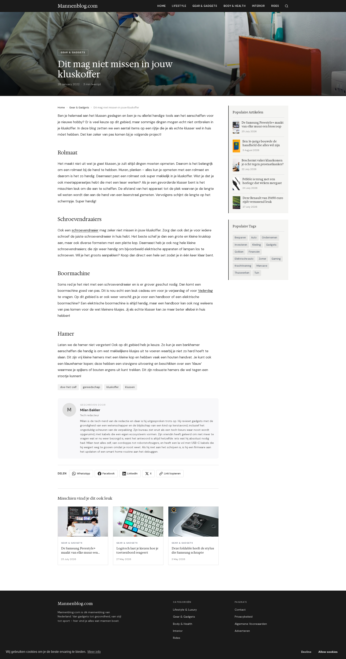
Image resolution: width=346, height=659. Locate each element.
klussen (130, 387)
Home (161, 6)
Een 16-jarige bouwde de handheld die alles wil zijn (261, 143)
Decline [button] (306, 651)
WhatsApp (83, 473)
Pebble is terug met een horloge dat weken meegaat (262, 181)
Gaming (276, 258)
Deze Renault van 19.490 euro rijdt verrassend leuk (263, 200)
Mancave (261, 265)
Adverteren (242, 631)
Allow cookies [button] (328, 651)
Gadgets (271, 244)
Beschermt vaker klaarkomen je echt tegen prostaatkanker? (263, 162)
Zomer (262, 258)
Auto (254, 237)
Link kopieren (172, 473)
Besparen (240, 237)
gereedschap (91, 387)
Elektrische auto (244, 258)
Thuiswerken (242, 272)
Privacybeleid (243, 616)
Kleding (256, 244)
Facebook (109, 473)
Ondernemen (269, 237)
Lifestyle (179, 6)
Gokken (239, 251)
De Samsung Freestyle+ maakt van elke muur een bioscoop (263, 124)
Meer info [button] (94, 651)
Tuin (256, 272)
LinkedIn (132, 473)
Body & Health (235, 6)
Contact (240, 609)
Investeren (241, 244)
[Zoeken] (286, 6)
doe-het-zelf (68, 387)
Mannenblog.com (75, 603)
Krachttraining (243, 265)
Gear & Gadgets (204, 6)
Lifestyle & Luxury (185, 609)
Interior (258, 6)
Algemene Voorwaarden (251, 624)
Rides (275, 6)
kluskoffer (113, 387)
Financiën (254, 251)
